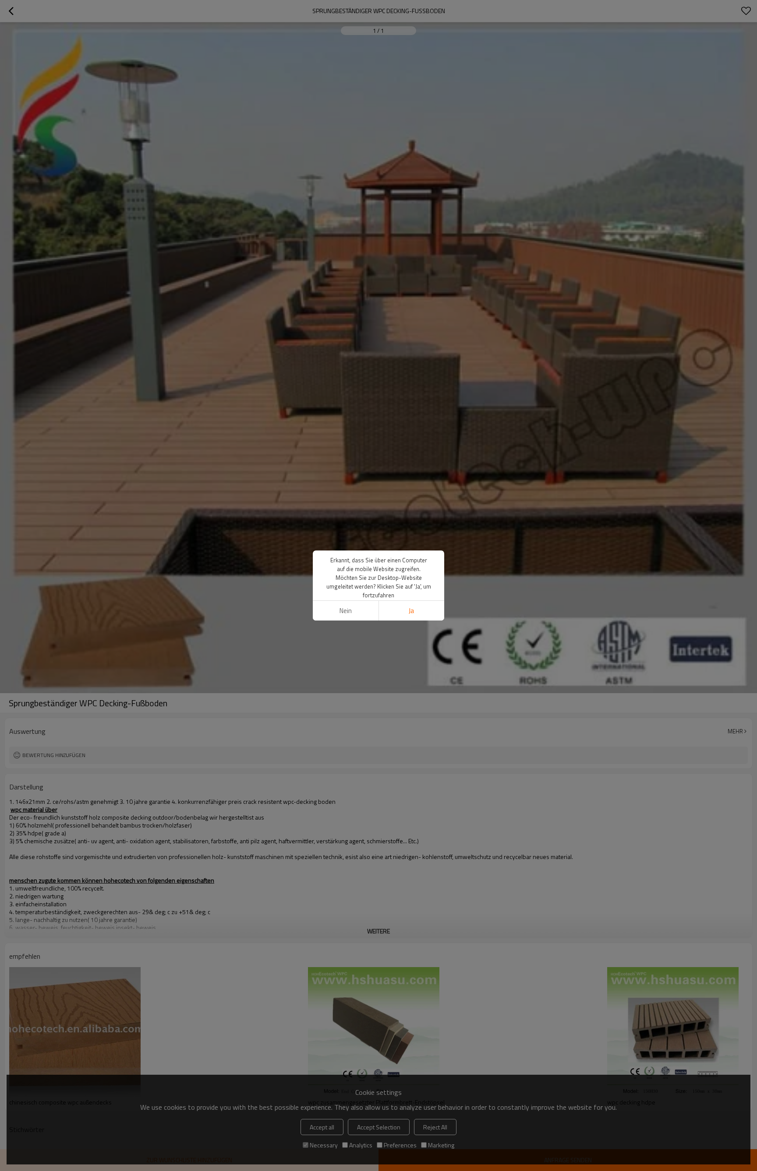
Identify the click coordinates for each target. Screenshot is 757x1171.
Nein (346, 611)
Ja (411, 611)
